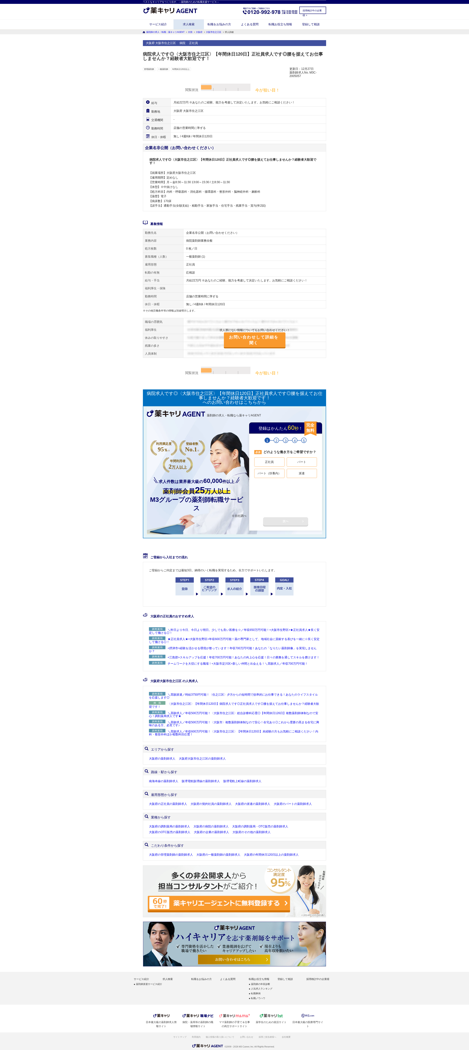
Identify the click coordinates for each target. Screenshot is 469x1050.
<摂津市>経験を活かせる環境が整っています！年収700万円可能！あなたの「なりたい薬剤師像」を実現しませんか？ (233, 650)
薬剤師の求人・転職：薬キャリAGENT (165, 32)
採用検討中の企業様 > (312, 11)
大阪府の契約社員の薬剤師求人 (211, 803)
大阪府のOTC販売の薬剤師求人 (169, 832)
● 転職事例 (255, 993)
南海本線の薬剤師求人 (163, 781)
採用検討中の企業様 (317, 979)
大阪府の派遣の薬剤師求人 (252, 803)
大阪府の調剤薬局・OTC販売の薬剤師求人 (260, 826)
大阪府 (199, 32)
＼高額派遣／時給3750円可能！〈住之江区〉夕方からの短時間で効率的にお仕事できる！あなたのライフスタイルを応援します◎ (233, 696)
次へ (286, 521)
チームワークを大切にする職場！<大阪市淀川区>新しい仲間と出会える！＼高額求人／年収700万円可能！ (238, 663)
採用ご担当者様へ (268, 1037)
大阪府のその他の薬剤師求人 (251, 832)
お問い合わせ (247, 1037)
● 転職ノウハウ (257, 998)
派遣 (302, 473)
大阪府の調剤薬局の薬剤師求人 (169, 826)
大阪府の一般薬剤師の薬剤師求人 (218, 854)
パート (301, 461)
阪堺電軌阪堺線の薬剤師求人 (201, 781)
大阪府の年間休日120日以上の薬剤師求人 (271, 854)
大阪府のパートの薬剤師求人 (293, 803)
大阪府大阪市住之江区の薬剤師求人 (202, 758)
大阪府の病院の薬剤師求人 (211, 826)
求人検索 (189, 24)
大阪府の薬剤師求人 (162, 758)
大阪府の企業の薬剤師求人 (211, 832)
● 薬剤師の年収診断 (259, 984)
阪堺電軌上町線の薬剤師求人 (242, 781)
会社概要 (286, 1037)
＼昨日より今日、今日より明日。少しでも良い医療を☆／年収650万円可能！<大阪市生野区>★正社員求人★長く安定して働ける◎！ (234, 631)
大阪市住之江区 (213, 32)
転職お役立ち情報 (280, 24)
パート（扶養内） (269, 473)
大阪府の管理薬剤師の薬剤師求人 (171, 854)
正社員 (269, 461)
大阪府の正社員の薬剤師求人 (168, 803)
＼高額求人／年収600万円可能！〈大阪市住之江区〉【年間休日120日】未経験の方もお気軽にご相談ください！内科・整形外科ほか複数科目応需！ (233, 733)
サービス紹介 (158, 24)
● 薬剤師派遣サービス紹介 (148, 984)
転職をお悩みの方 (219, 24)
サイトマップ (180, 1037)
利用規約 (196, 1037)
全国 (190, 32)
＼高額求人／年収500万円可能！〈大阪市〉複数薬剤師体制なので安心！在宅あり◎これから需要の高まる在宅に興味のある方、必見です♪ (234, 724)
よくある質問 (249, 24)
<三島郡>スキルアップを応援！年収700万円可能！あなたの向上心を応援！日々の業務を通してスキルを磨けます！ (244, 657)
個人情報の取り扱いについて (220, 1037)
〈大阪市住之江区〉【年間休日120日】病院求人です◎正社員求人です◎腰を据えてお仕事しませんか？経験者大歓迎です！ (234, 705)
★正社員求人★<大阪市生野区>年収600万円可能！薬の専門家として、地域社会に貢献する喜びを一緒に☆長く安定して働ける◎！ (234, 640)
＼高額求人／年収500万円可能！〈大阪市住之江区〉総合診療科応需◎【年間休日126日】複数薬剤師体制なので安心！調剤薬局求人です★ (233, 715)
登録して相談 (311, 24)
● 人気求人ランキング (260, 989)
